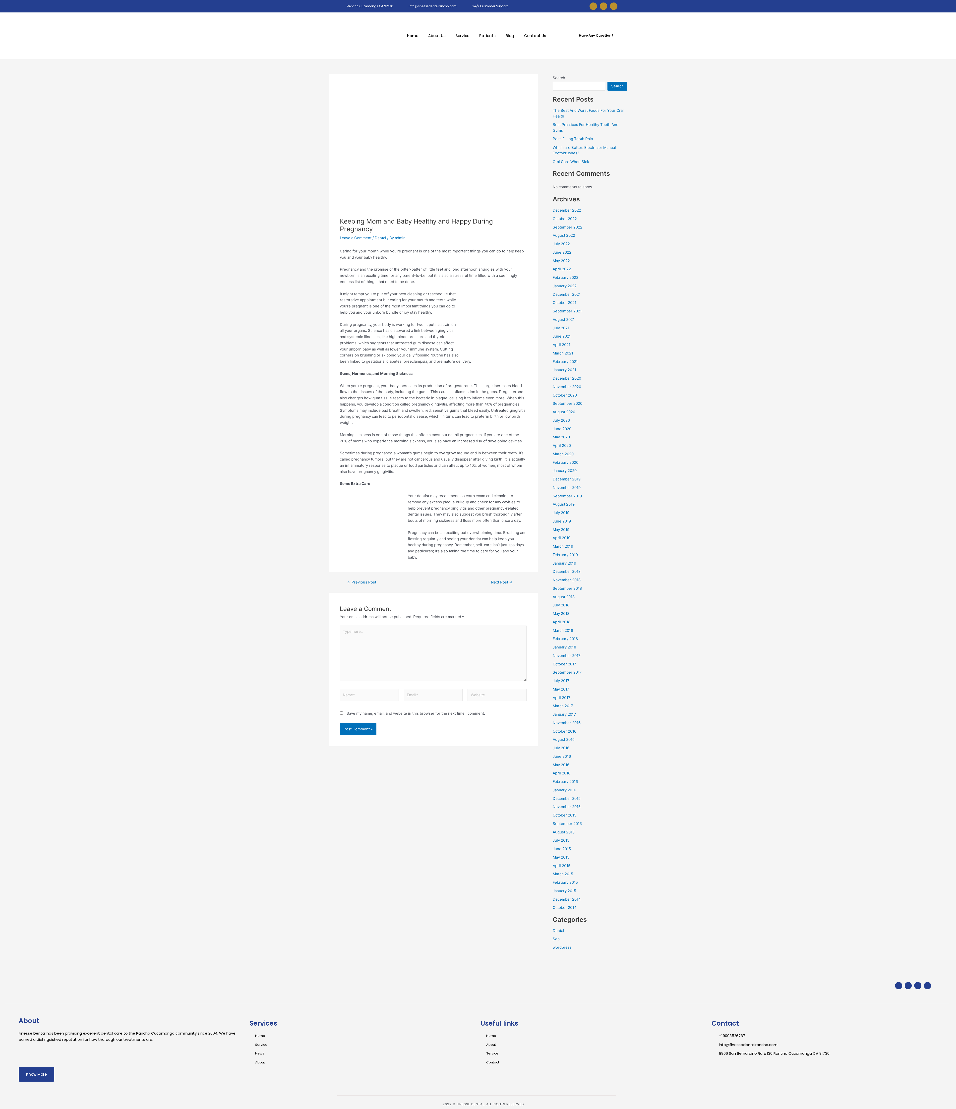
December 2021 (567, 294)
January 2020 (565, 470)
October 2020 (565, 395)
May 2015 (561, 857)
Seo (556, 938)
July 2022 (561, 243)
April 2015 (561, 865)
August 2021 (564, 319)
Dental (380, 237)
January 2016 (564, 790)
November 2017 (567, 655)
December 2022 (567, 210)
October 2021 (564, 302)
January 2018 (564, 647)
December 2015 (567, 798)
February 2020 (565, 462)
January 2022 (565, 286)
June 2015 (562, 848)
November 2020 (567, 386)
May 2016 (561, 764)
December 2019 (567, 479)
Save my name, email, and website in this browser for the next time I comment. (416, 713)
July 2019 (561, 512)
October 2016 (564, 731)
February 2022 (565, 277)
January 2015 (564, 890)
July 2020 (561, 420)
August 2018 (564, 596)
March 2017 (563, 705)
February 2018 (565, 638)
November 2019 (567, 487)
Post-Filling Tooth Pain (573, 138)
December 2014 (567, 899)
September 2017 (567, 672)
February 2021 (565, 361)
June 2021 (562, 336)
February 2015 (565, 882)
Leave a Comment (355, 237)
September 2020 (567, 403)
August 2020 (564, 411)
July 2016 (561, 748)
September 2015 (567, 823)
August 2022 (564, 235)
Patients (487, 35)
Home (412, 35)
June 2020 (562, 428)
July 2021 (561, 328)
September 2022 (567, 227)
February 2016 (565, 781)
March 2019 (563, 546)
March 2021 (563, 353)
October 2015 (564, 815)
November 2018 (567, 580)
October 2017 (564, 664)
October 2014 (565, 907)
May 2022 (561, 260)
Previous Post (361, 582)
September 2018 (567, 588)
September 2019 (567, 496)
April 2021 (561, 344)
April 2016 (561, 773)
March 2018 (563, 630)
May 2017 (561, 689)
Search (559, 77)
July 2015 (561, 840)
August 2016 (564, 739)
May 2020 (561, 437)
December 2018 (567, 571)
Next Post (502, 582)
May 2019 (561, 529)
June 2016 (562, 756)
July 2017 (561, 680)
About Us (437, 35)
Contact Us (535, 35)
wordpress (562, 947)
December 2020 (567, 378)
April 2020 (562, 445)
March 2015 (563, 874)
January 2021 (564, 369)
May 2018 (561, 613)
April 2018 (561, 622)
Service (462, 35)
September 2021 (567, 311)
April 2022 (562, 269)
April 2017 (561, 697)
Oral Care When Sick (571, 161)
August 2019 (564, 504)
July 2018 (561, 605)
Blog (510, 35)
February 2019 (565, 554)
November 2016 (567, 722)
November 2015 (567, 806)
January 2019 (564, 563)
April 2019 (561, 537)
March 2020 (563, 454)
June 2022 (562, 252)
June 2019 (562, 521)
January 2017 (564, 714)
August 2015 (564, 832)
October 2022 (565, 218)
